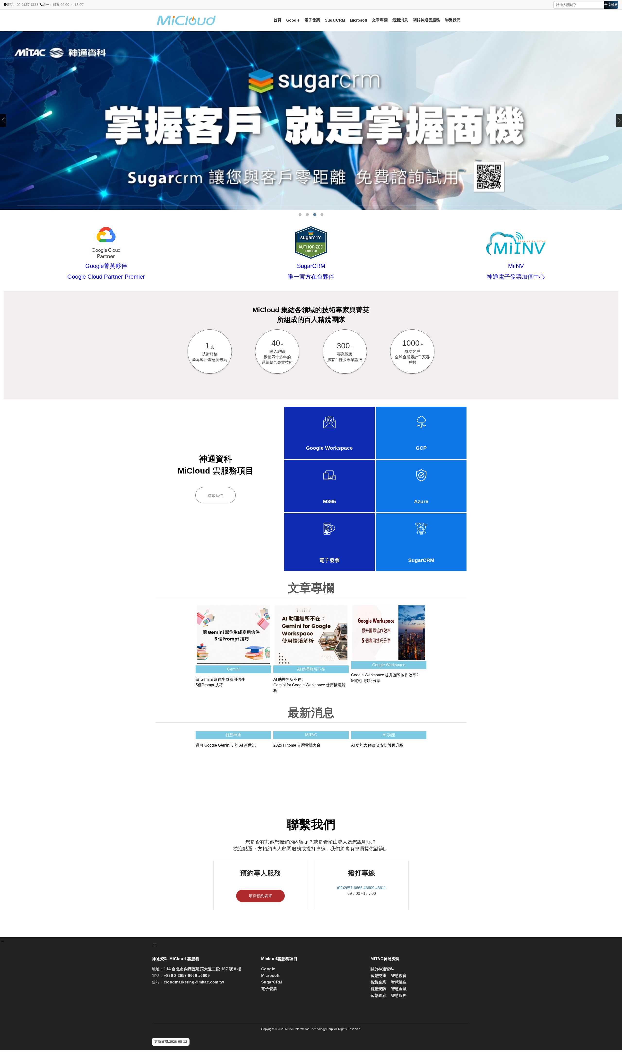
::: (2, 940)
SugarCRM (335, 20)
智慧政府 (378, 995)
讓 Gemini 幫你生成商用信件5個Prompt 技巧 (220, 682)
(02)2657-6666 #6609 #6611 (361, 888)
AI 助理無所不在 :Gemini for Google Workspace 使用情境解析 (309, 685)
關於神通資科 (382, 969)
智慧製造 (398, 982)
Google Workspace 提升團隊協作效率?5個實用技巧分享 (384, 678)
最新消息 (400, 20)
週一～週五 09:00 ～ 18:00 (63, 5)
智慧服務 (398, 995)
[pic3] (311, 120)
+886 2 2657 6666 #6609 (187, 976)
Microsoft (358, 20)
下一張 (619, 120)
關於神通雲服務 (426, 20)
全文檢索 (611, 5)
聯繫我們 (452, 20)
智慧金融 (398, 989)
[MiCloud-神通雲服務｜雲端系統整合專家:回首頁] (199, 20)
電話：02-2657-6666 (23, 5)
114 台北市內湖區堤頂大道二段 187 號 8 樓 (202, 969)
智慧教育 (398, 976)
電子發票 (312, 20)
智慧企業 (378, 982)
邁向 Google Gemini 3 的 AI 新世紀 (226, 745)
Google (293, 20)
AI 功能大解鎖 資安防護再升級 (377, 745)
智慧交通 (379, 976)
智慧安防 (378, 989)
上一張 (3, 120)
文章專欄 (380, 20)
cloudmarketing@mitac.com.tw (194, 982)
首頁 (277, 20)
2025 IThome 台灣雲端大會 (296, 745)
